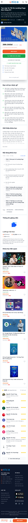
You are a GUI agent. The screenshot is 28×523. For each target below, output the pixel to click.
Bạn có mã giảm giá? (14, 77)
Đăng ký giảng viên (5, 493)
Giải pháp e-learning (5, 495)
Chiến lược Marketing (19, 209)
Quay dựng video (4, 499)
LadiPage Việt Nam (7, 22)
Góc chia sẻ (17, 481)
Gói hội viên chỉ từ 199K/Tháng (14, 60)
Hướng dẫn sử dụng (19, 477)
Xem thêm (5, 146)
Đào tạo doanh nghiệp (5, 497)
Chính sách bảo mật (19, 485)
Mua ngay (14, 51)
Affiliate (2, 503)
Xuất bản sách (4, 501)
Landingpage (9, 211)
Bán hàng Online (10, 209)
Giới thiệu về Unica (19, 475)
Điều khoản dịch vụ (19, 483)
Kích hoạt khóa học (19, 479)
